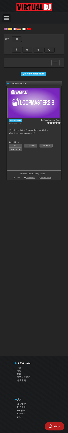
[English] (6, 29)
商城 (19, 371)
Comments (30, 178)
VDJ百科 (21, 410)
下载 (19, 368)
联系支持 (21, 404)
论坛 (19, 417)
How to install (45, 178)
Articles (20, 413)
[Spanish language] (10, 29)
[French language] (15, 29)
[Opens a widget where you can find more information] (54, 426)
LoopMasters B (18, 83)
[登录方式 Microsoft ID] (27, 49)
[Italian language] (24, 29)
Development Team (52, 120)
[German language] (19, 29)
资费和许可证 (23, 377)
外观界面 (21, 380)
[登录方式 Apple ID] (38, 49)
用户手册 (21, 407)
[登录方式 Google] (49, 49)
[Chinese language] (29, 29)
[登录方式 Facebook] (16, 49)
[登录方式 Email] (17, 39)
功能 (19, 374)
